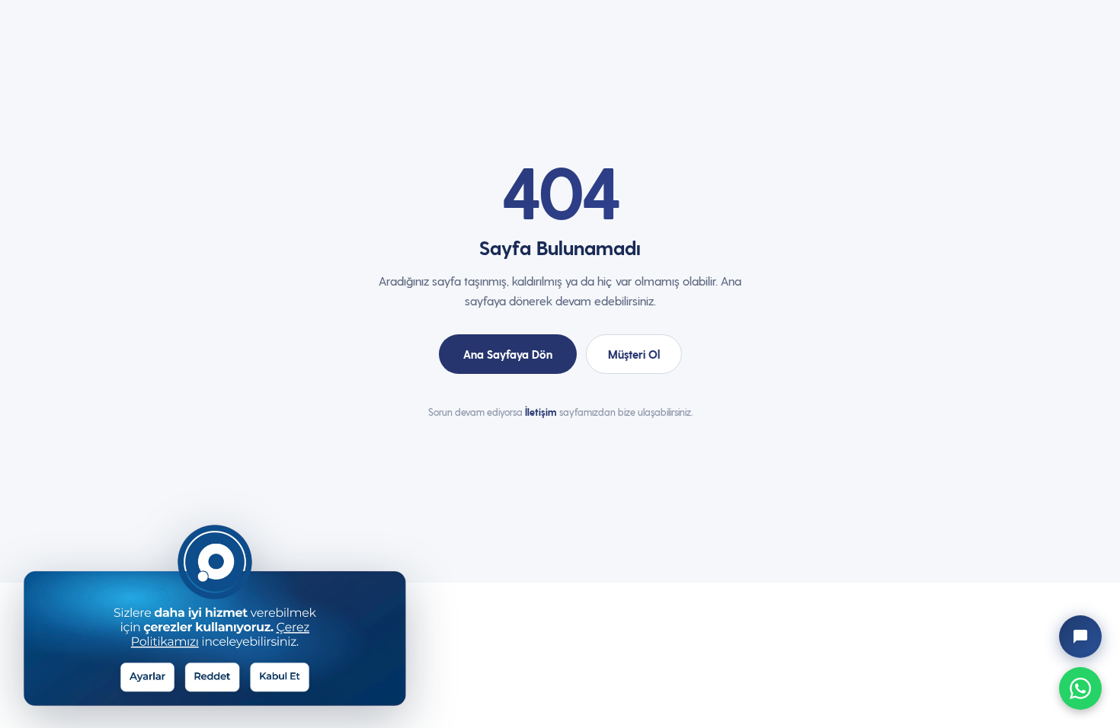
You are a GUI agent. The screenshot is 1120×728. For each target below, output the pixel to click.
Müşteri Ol (634, 354)
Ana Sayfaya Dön (507, 354)
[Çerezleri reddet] (222, 675)
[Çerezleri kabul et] (290, 675)
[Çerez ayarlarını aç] (155, 675)
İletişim (541, 411)
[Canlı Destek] (1080, 636)
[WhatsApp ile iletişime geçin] (1080, 688)
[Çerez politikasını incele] (246, 574)
